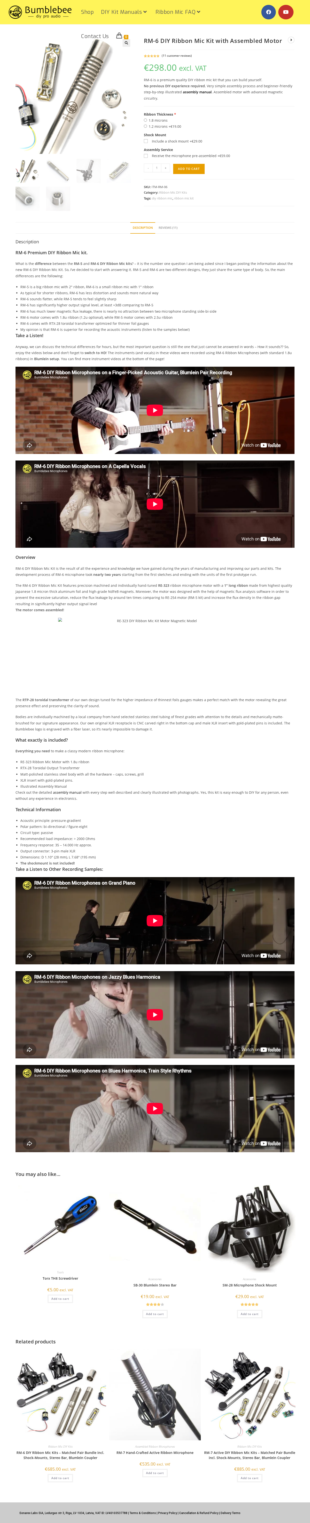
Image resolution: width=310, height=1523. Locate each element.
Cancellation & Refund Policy (198, 1513)
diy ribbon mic (162, 198)
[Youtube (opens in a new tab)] (286, 12)
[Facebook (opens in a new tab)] (268, 12)
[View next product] (291, 40)
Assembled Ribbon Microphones (155, 1446)
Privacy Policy (167, 1513)
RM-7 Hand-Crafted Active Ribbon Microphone (155, 1452)
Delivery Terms (230, 1513)
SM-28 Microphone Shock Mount (250, 1285)
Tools (60, 1272)
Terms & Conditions (143, 1513)
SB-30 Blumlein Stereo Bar (155, 1285)
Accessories (155, 1279)
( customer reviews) (177, 56)
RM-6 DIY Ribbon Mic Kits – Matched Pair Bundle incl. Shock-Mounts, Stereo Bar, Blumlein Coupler (60, 1455)
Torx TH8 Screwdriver (60, 1278)
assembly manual (197, 92)
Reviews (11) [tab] (168, 228)
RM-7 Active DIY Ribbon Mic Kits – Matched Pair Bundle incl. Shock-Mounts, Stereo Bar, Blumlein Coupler (249, 1455)
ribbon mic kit (184, 198)
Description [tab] (143, 228)
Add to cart (189, 169)
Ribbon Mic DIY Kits (173, 192)
